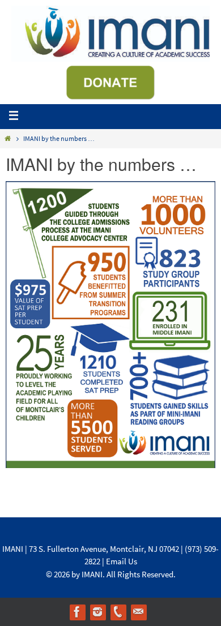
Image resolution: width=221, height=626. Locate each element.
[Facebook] (77, 611)
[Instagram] (97, 611)
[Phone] (117, 611)
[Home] (7, 138)
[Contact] (138, 611)
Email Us (121, 561)
